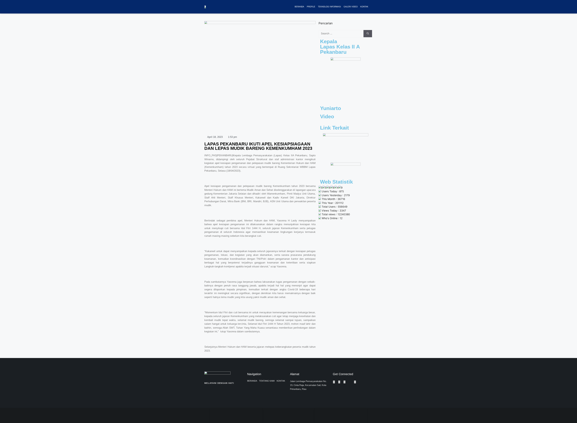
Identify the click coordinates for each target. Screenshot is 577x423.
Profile (311, 7)
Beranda (299, 7)
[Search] (367, 33)
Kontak (364, 7)
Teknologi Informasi (329, 7)
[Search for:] (341, 33)
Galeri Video (351, 7)
